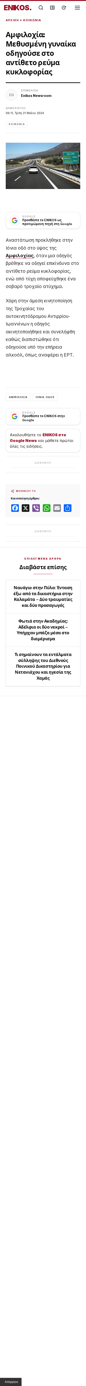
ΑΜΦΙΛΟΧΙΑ (18, 397)
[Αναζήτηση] (41, 7)
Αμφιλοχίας (20, 255)
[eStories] (64, 7)
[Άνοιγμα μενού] (77, 7)
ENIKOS (18, 7)
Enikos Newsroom (36, 96)
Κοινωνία (32, 20)
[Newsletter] (52, 7)
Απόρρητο (11, 1382)
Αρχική (12, 20)
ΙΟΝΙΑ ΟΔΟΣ (45, 397)
